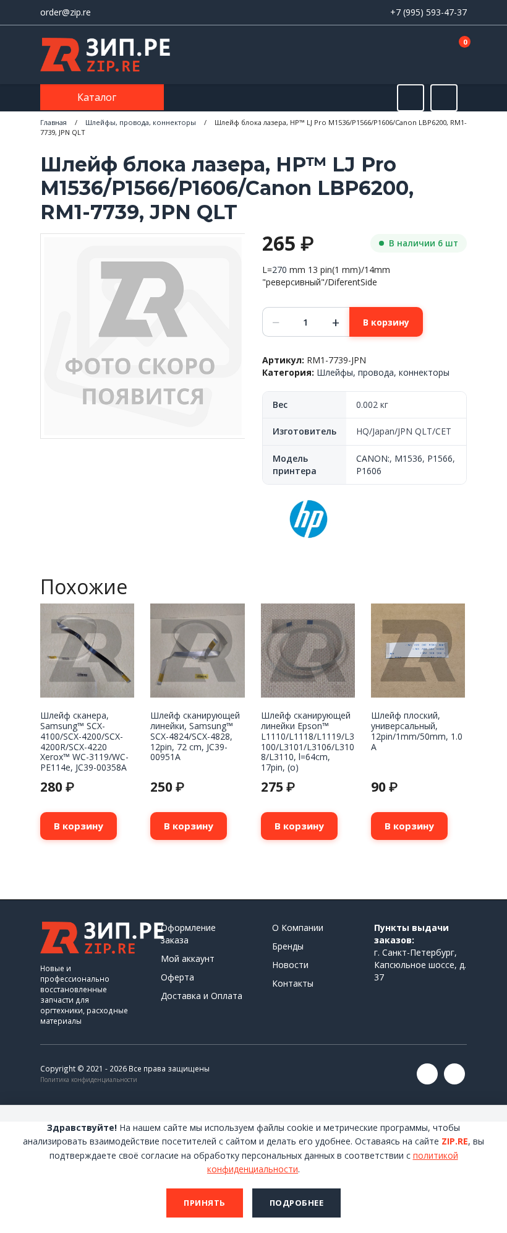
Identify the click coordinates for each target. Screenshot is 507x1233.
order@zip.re (65, 12)
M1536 (408, 458)
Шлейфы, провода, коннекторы (140, 122)
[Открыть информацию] (444, 97)
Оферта (177, 977)
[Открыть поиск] (410, 97)
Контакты (292, 983)
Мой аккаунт (188, 958)
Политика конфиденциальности (88, 1079)
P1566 (440, 458)
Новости (290, 965)
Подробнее (297, 1202)
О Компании (297, 927)
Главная (53, 122)
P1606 (368, 471)
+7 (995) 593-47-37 (428, 12)
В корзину (386, 322)
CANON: (373, 458)
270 (279, 269)
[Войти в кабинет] (413, 55)
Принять (205, 1202)
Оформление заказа (188, 934)
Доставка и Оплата (201, 996)
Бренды (288, 946)
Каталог (98, 97)
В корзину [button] (78, 826)
